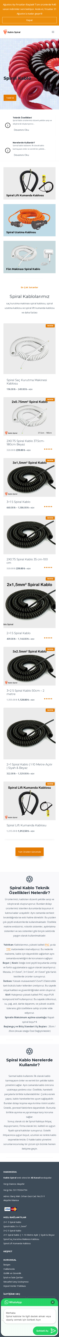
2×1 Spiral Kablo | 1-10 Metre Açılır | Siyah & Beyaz (29, 1234)
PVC (47, 944)
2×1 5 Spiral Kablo (12, 1222)
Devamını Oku (21, 129)
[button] (53, 1302)
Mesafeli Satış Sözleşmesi (15, 1281)
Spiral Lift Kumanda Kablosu (17, 1243)
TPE (8, 949)
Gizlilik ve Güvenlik (12, 1273)
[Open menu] (53, 32)
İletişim (6, 1264)
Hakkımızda (9, 1268)
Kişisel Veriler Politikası (14, 1285)
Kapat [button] (29, 20)
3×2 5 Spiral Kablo (12, 1230)
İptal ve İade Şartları (13, 1277)
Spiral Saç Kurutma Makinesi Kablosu (21, 1239)
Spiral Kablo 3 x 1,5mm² (15, 1226)
